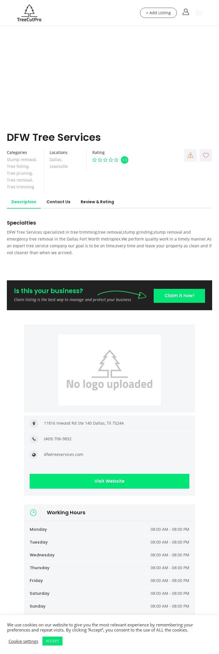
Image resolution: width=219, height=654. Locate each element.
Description (23, 202)
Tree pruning (19, 173)
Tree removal (19, 180)
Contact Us (58, 202)
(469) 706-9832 (58, 438)
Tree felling (18, 166)
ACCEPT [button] (52, 640)
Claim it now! (179, 296)
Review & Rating (97, 202)
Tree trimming (20, 187)
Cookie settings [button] (23, 641)
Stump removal (21, 159)
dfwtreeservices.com (63, 454)
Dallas (55, 159)
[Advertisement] (109, 68)
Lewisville (59, 166)
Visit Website (109, 481)
